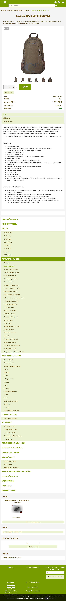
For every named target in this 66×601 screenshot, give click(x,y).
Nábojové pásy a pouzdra (12, 295)
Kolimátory (7, 239)
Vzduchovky (8, 464)
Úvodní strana (11, 585)
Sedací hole (7, 323)
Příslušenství (8, 255)
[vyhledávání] (60, 2)
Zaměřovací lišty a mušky (12, 345)
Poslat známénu (8, 122)
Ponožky (6, 388)
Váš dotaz (6, 118)
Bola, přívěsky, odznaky (11, 269)
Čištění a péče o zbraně (11, 272)
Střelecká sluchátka (10, 333)
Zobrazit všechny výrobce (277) (12, 557)
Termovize (7, 245)
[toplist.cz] (11, 568)
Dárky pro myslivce (10, 275)
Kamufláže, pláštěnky (11, 279)
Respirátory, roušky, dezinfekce (14, 352)
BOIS (60, 98)
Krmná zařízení (8, 282)
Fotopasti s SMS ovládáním (13, 436)
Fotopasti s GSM (9, 433)
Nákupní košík (11, 589)
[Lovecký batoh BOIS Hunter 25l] (32, 53)
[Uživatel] (56, 2)
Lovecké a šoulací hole (11, 285)
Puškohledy (7, 236)
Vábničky (7, 336)
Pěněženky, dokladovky (11, 301)
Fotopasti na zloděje (10, 429)
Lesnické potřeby (10, 476)
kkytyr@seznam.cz (33, 591)
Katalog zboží (11, 587)
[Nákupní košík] (64, 2)
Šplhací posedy (9, 329)
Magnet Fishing (9, 490)
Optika (5, 229)
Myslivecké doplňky (11, 259)
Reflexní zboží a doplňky (13, 443)
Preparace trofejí (9, 314)
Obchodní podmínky (10, 591)
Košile (6, 376)
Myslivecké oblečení (11, 356)
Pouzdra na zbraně (10, 310)
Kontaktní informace (11, 593)
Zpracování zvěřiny (10, 349)
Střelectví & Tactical (12, 448)
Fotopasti (6, 422)
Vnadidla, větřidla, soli (11, 339)
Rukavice (7, 404)
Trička (6, 395)
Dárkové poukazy (10, 219)
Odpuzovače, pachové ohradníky (14, 298)
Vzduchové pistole (10, 461)
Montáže (7, 252)
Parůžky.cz (7, 486)
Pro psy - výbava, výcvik (11, 317)
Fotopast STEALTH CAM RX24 (12, 532)
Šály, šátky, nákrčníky (10, 391)
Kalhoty (6, 372)
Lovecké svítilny (9, 415)
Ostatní (6, 407)
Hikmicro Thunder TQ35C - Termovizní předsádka (17, 501)
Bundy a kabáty (9, 360)
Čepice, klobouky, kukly (11, 401)
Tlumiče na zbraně (10, 453)
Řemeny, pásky (8, 320)
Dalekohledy (8, 233)
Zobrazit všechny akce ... (33, 522)
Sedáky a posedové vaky (12, 326)
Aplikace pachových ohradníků (16, 472)
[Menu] (2, 2)
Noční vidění (8, 242)
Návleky (6, 382)
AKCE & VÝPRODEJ (9, 224)
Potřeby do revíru (9, 307)
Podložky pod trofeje (10, 304)
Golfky (6, 369)
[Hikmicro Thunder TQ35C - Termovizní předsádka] (17, 509)
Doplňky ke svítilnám (10, 418)
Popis (5, 114)
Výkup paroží (8, 481)
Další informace (38, 598)
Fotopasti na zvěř (9, 426)
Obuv (5, 385)
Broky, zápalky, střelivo (11, 467)
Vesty (6, 398)
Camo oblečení (8, 363)
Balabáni (6, 263)
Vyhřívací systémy (10, 342)
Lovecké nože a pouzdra (12, 288)
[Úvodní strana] (6, 2)
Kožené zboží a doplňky (11, 410)
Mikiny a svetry (8, 379)
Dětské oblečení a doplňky (12, 366)
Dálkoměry (7, 248)
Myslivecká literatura (10, 291)
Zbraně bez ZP (8, 457)
